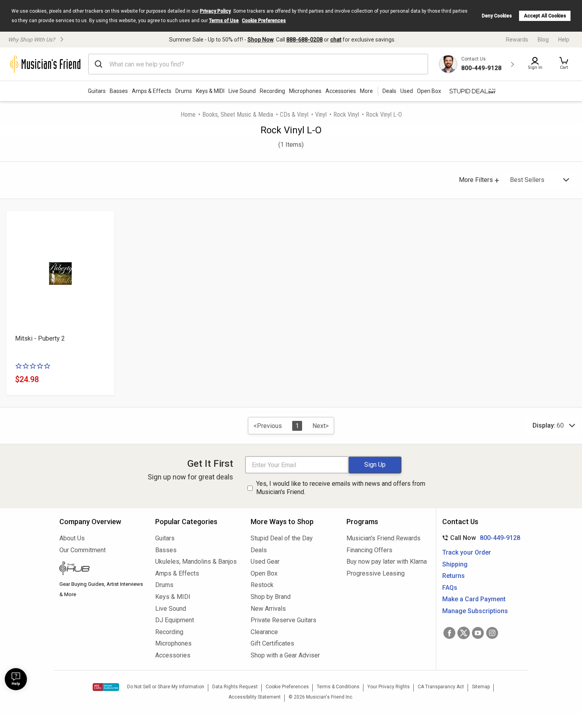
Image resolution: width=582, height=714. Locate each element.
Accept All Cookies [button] (545, 16)
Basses (119, 91)
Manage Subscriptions (475, 611)
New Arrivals (268, 608)
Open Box (264, 573)
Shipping (455, 564)
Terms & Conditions (338, 686)
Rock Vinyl (346, 114)
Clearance (264, 632)
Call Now (479, 538)
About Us (72, 538)
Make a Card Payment (474, 599)
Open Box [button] (429, 91)
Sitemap (481, 686)
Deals (259, 550)
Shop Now (260, 39)
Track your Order (466, 552)
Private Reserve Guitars (283, 620)
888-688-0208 (304, 39)
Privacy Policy (215, 11)
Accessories (340, 91)
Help (563, 39)
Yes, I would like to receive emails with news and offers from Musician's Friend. (340, 488)
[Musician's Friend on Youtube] (478, 633)
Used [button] (406, 91)
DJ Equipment (174, 620)
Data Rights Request (235, 686)
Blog (543, 39)
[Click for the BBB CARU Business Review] (106, 687)
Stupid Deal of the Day (282, 538)
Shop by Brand (271, 596)
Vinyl (321, 114)
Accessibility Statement (254, 697)
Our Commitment (82, 550)
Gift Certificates (272, 643)
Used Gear (265, 561)
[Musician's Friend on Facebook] (449, 633)
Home (188, 114)
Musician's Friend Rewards (383, 538)
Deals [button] (389, 91)
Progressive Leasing (375, 573)
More (366, 91)
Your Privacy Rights (388, 686)
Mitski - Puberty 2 (40, 338)
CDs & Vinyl (294, 114)
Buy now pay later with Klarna (386, 561)
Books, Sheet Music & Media (237, 114)
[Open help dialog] (16, 679)
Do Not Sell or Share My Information (165, 686)
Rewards (517, 39)
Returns (453, 576)
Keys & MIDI (210, 91)
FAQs (449, 587)
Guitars (97, 91)
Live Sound (242, 91)
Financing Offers (369, 550)
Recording (272, 91)
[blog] (101, 569)
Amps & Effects (151, 91)
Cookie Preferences (264, 20)
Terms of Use (224, 20)
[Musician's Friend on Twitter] (463, 633)
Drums (183, 91)
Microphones (305, 91)
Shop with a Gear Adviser (285, 655)
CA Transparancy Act (441, 686)
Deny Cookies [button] (497, 16)
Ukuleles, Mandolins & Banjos (196, 561)
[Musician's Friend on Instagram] (492, 633)
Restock (262, 585)
